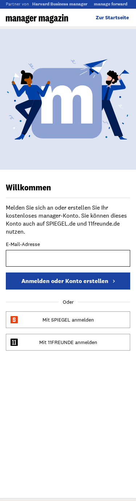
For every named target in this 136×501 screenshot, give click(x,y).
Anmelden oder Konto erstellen (64, 281)
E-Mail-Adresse (23, 244)
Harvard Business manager (59, 4)
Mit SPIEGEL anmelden (68, 319)
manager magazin (37, 18)
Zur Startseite (112, 17)
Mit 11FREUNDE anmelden (68, 342)
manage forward (110, 4)
